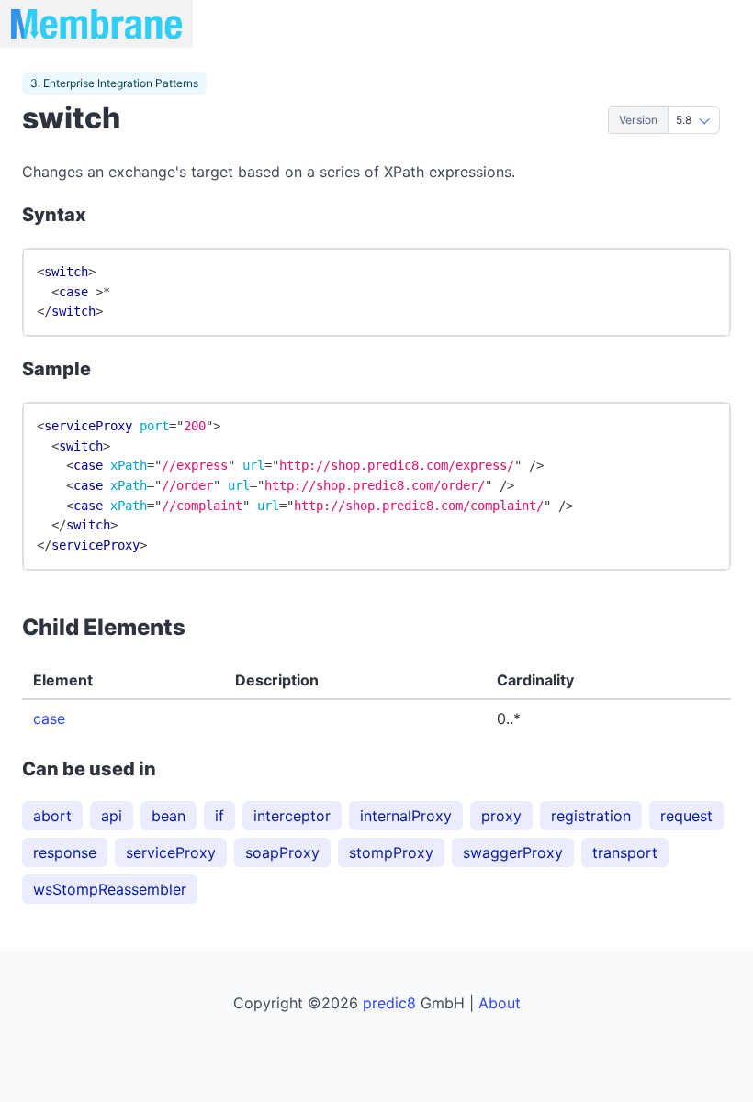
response (64, 852)
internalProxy (406, 816)
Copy (695, 270)
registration (591, 816)
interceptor (292, 816)
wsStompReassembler (109, 889)
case (49, 718)
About (499, 1003)
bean (168, 816)
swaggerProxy (513, 852)
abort (52, 816)
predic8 (389, 1003)
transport (624, 852)
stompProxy (391, 852)
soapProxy (282, 852)
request (686, 816)
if (219, 816)
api (111, 816)
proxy (501, 816)
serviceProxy (171, 852)
